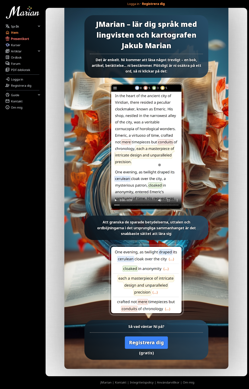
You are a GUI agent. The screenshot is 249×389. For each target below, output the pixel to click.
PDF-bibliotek (17, 69)
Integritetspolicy (142, 382)
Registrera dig (153, 4)
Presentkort (17, 38)
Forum (12, 63)
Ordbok (13, 57)
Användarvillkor (168, 382)
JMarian (106, 382)
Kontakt (14, 101)
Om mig (13, 107)
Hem (11, 32)
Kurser (13, 44)
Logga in (133, 4)
